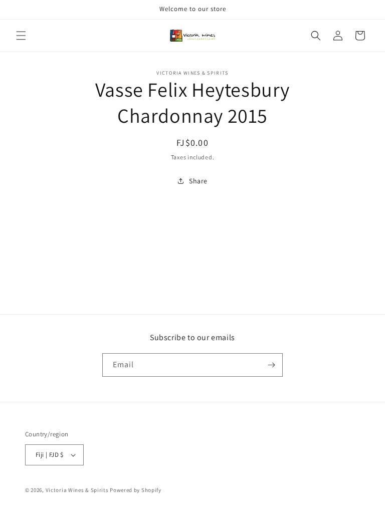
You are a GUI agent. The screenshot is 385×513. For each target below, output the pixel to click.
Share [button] (198, 180)
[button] (21, 36)
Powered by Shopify (135, 489)
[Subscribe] (271, 365)
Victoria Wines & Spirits (77, 489)
